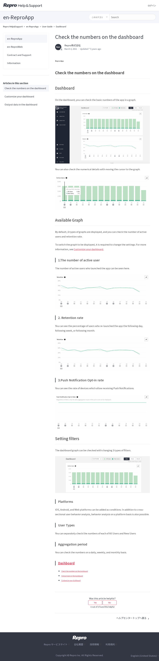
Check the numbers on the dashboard (25, 88)
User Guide (47, 26)
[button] (152, 5)
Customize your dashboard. (89, 249)
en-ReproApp (32, 26)
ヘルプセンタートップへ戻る (131, 618)
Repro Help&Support (13, 26)
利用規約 (110, 644)
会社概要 (78, 644)
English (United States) (144, 655)
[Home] (22, 5)
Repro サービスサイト (55, 644)
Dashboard (61, 26)
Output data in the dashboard (21, 104)
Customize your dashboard (19, 96)
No (109, 602)
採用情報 (94, 644)
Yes (95, 602)
